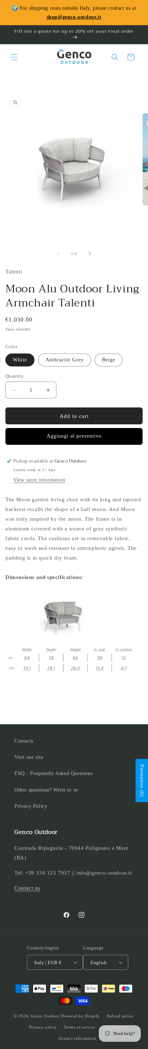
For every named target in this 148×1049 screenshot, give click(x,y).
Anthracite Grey (65, 359)
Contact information (78, 1038)
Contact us (27, 888)
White (20, 359)
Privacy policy (43, 1027)
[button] (14, 57)
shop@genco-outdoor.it (74, 17)
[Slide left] (58, 253)
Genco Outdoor (45, 1016)
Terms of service (79, 1027)
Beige (108, 359)
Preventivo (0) (141, 780)
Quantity (14, 376)
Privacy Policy (30, 806)
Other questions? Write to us (46, 790)
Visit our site (28, 757)
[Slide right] (90, 253)
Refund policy (120, 1016)
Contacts (23, 741)
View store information (39, 480)
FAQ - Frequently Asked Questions (53, 773)
